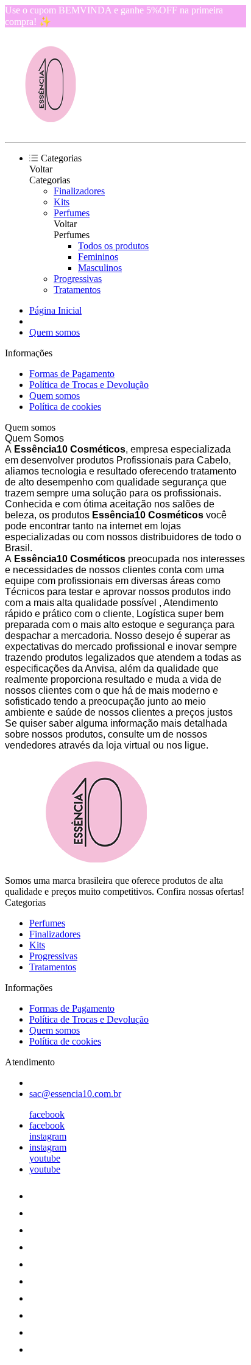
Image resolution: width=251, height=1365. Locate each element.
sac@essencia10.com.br (75, 1093)
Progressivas (78, 278)
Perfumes (72, 213)
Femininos (98, 257)
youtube (44, 1158)
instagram (47, 1136)
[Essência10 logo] (50, 126)
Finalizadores (79, 191)
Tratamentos (77, 289)
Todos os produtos (113, 246)
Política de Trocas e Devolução (89, 384)
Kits (61, 202)
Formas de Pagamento (72, 374)
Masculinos (100, 268)
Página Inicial (55, 310)
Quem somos (54, 332)
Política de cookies (65, 406)
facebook (47, 1114)
